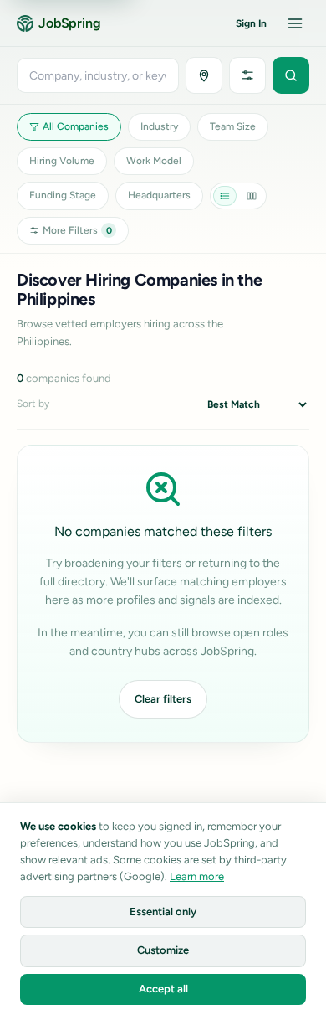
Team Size (233, 126)
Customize (163, 950)
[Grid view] (251, 196)
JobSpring (69, 23)
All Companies (76, 126)
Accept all (163, 988)
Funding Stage (62, 195)
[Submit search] (291, 75)
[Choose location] (204, 75)
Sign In (251, 23)
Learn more (197, 876)
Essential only (163, 911)
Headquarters (159, 195)
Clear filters (163, 699)
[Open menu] (295, 23)
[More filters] (247, 75)
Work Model (153, 161)
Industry (159, 126)
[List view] (225, 196)
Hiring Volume (61, 161)
